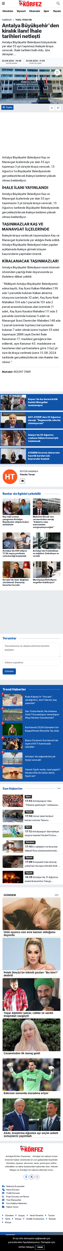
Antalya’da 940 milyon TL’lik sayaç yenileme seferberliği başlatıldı (15, 553)
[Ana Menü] (3, 3)
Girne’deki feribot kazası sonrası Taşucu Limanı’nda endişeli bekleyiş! (41, 818)
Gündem (7, 11)
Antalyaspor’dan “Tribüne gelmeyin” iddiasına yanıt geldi (41, 803)
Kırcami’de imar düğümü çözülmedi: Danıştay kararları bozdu (16, 582)
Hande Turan (27, 474)
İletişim (52, 1219)
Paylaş (9, 107)
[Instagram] (37, 1177)
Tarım (7, 1219)
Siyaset (21, 11)
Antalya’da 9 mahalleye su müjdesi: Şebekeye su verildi (46, 553)
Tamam (40, 1247)
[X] (31, 1177)
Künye (8, 1222)
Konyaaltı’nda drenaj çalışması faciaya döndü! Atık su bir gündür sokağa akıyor (42, 864)
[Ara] (58, 4)
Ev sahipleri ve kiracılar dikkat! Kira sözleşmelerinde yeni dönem (41, 849)
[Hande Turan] (10, 476)
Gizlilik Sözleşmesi (35, 1219)
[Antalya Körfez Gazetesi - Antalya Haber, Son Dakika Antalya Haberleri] (30, 3)
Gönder (9, 671)
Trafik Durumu (13, 1193)
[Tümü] (58, 788)
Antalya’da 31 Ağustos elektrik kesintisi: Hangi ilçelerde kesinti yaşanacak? (41, 879)
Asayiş (21, 1215)
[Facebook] (26, 1177)
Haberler (7, 20)
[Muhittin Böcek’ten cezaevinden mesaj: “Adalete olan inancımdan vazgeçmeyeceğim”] (47, 506)
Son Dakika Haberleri (16, 1203)
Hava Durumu (12, 1190)
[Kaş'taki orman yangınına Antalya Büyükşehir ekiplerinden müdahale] (16, 506)
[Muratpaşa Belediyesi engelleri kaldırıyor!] (47, 569)
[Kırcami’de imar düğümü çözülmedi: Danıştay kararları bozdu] (16, 569)
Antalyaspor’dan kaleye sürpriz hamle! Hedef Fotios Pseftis (42, 834)
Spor (46, 11)
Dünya (18, 1219)
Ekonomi (34, 11)
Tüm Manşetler (13, 1200)
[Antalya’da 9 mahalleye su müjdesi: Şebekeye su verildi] (47, 540)
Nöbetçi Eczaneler (15, 1186)
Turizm (51, 1215)
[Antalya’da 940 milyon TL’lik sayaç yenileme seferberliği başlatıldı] (16, 540)
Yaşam (57, 11)
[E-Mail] (22, 481)
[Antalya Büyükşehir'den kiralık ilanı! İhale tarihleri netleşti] (31, 85)
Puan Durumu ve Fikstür (17, 1196)
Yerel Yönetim (23, 20)
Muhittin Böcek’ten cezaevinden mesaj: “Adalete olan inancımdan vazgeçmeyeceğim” (43, 522)
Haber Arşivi (12, 1207)
